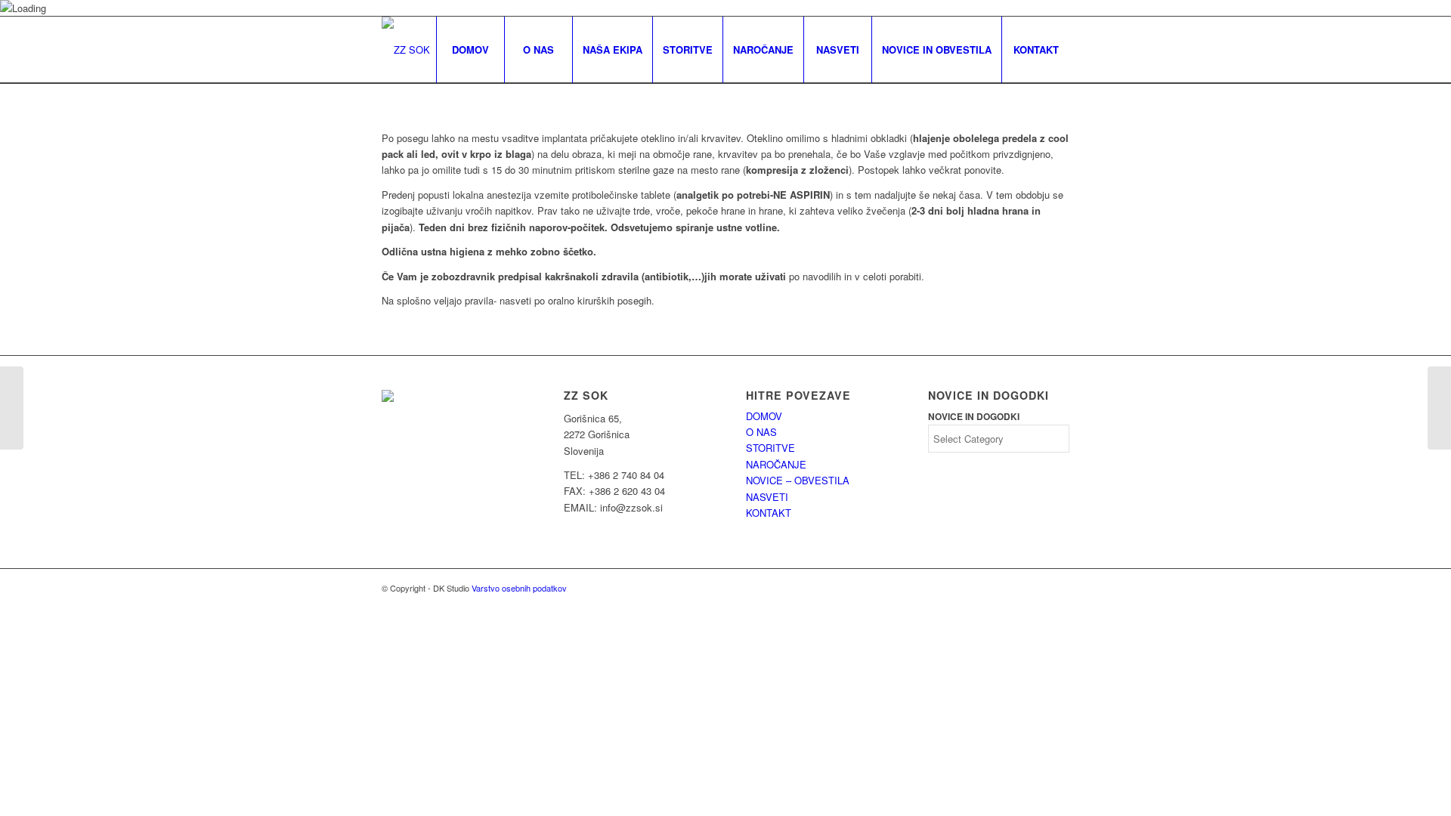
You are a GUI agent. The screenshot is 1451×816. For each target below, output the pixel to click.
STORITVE (770, 447)
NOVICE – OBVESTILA (797, 480)
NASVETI (767, 497)
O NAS (761, 432)
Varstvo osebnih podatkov (519, 588)
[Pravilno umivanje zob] (11, 408)
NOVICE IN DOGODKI (973, 416)
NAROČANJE (776, 464)
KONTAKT (768, 512)
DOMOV (764, 416)
